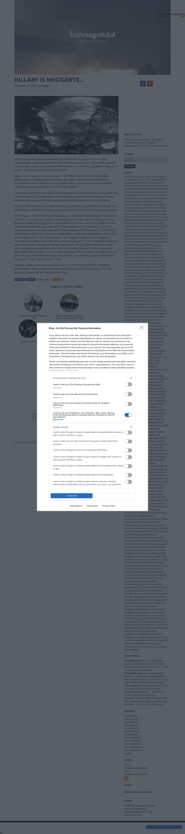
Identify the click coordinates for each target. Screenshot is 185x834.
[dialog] (92, 417)
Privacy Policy (109, 506)
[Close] (142, 328)
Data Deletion (76, 506)
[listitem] (92, 377)
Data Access (92, 506)
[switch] (128, 384)
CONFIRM (71, 496)
